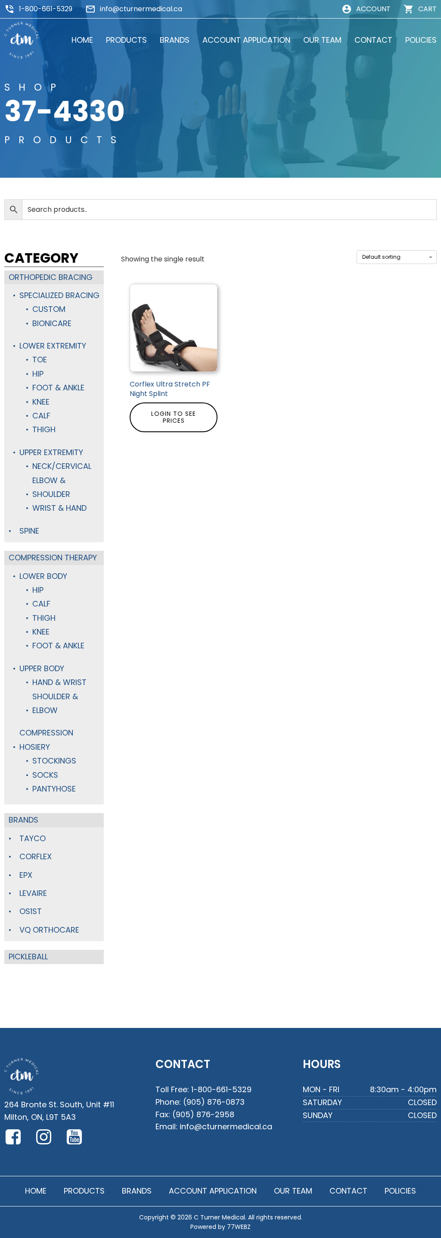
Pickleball (28, 956)
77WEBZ (239, 1226)
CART (427, 9)
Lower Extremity (52, 345)
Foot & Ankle (58, 387)
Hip (37, 373)
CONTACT (373, 40)
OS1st (30, 911)
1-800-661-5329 (45, 9)
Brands (23, 819)
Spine (29, 530)
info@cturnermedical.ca (141, 9)
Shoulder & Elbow (55, 703)
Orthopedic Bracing (51, 277)
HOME (82, 40)
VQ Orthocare (49, 929)
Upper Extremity (51, 452)
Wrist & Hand (59, 508)
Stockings (54, 760)
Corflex (35, 856)
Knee (41, 401)
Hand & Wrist (59, 682)
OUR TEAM (322, 40)
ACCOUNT (373, 9)
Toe (39, 359)
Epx (25, 875)
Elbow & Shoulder (51, 487)
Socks (45, 775)
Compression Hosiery (46, 739)
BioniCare (51, 323)
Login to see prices (173, 417)
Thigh (44, 429)
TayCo (32, 838)
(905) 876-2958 (203, 1114)
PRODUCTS (126, 40)
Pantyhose (54, 788)
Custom (48, 309)
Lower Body (43, 576)
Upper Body (41, 668)
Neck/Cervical (61, 466)
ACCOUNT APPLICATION (246, 40)
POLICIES (421, 40)
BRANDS (174, 40)
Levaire (33, 893)
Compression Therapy (53, 557)
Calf (41, 415)
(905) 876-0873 (214, 1102)
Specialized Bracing (59, 295)
